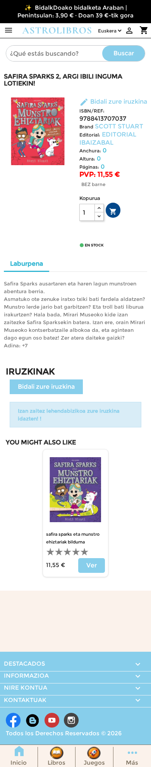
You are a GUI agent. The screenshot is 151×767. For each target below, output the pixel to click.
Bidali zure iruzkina (113, 101)
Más (132, 762)
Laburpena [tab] (26, 263)
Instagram (71, 720)
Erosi (113, 211)
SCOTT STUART (119, 126)
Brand (86, 126)
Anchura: (90, 150)
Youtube (52, 720)
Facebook (13, 720)
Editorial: (89, 134)
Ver (91, 565)
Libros (56, 762)
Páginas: (89, 166)
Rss (32, 720)
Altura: (87, 158)
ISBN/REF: (92, 110)
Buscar (123, 53)
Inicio (18, 762)
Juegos (94, 762)
